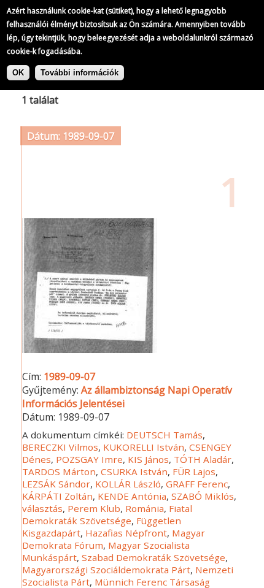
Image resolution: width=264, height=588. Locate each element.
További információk (79, 72)
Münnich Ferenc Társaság (152, 582)
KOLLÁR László (128, 484)
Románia (144, 508)
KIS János (148, 459)
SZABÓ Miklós (202, 496)
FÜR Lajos (194, 471)
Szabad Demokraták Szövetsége (153, 557)
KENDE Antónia (132, 496)
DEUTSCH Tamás (164, 435)
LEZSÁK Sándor (56, 484)
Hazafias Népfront (126, 533)
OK (18, 72)
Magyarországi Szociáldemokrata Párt (106, 569)
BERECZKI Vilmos (60, 447)
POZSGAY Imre (89, 459)
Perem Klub (94, 508)
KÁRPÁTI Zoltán (57, 496)
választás (42, 508)
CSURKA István (134, 471)
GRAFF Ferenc (197, 484)
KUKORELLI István (143, 447)
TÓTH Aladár (202, 459)
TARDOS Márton (59, 471)
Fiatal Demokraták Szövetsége (107, 514)
